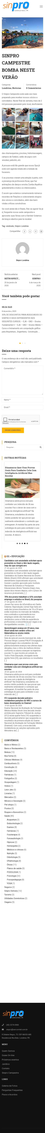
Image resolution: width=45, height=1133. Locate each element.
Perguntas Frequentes (12, 1090)
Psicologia (11, 876)
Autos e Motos (10, 745)
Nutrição (10, 853)
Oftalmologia (12, 861)
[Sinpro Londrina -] (15, 6)
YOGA (9, 883)
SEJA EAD (7, 307)
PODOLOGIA (12, 872)
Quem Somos (8, 1051)
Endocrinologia (13, 823)
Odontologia (12, 857)
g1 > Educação (15, 556)
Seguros (8, 887)
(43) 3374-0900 (12, 1025)
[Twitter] (30, 231)
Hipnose (10, 842)
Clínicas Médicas (11, 759)
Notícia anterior (11, 274)
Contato (6, 1068)
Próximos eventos (10, 1059)
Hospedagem (10, 782)
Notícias (16, 88)
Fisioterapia (12, 834)
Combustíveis (10, 763)
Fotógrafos (9, 778)
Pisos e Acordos (9, 1094)
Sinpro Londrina (21, 226)
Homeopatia (12, 846)
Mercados (8, 797)
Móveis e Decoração (13, 801)
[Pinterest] (36, 231)
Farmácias (8, 774)
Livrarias (8, 793)
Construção (9, 767)
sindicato (10, 226)
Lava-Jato (8, 789)
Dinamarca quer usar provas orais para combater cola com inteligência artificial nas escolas (23, 667)
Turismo (7, 894)
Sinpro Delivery (11, 891)
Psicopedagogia (14, 879)
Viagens (8, 902)
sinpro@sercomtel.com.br (17, 1029)
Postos (7, 808)
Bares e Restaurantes (13, 748)
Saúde (7, 816)
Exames (10, 827)
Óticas (9, 864)
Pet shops (9, 804)
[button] (20, 343)
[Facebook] (24, 231)
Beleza (7, 752)
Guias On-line (8, 1055)
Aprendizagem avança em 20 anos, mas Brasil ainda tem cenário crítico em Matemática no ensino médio (21, 630)
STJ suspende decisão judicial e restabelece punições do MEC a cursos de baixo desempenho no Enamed (23, 700)
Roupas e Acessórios (13, 812)
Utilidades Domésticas (14, 898)
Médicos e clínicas (15, 849)
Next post (36, 274)
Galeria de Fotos (9, 1086)
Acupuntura (11, 819)
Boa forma (8, 756)
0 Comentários (33, 88)
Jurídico (6, 1064)
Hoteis (7, 786)
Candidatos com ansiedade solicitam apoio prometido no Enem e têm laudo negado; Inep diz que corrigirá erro (23, 563)
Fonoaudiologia (13, 838)
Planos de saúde (14, 868)
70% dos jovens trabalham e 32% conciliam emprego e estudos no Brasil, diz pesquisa (23, 598)
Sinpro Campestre (10, 1073)
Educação (8, 771)
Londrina (6, 88)
